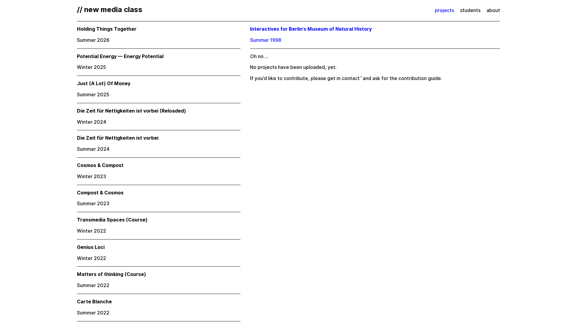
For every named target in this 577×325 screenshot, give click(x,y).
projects (444, 10)
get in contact (343, 78)
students (470, 10)
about (493, 10)
